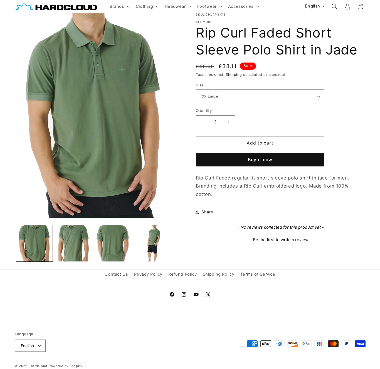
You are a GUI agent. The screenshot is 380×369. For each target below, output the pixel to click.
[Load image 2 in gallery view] (73, 243)
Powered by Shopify (65, 366)
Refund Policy (182, 274)
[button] (119, 6)
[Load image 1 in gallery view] (34, 243)
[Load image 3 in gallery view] (113, 243)
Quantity (204, 110)
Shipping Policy (218, 274)
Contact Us (116, 274)
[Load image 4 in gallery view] (152, 243)
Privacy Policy (148, 274)
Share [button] (207, 212)
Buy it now (260, 159)
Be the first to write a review (281, 239)
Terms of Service (257, 274)
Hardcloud (38, 366)
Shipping (234, 75)
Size (200, 85)
